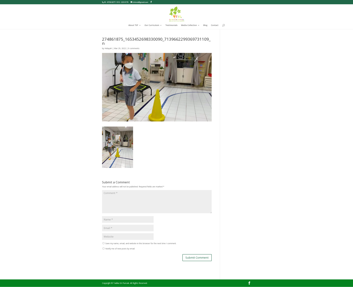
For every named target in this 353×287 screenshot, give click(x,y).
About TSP (133, 25)
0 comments (133, 48)
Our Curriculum (152, 25)
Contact (214, 25)
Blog (205, 25)
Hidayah (108, 48)
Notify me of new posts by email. (120, 248)
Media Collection (189, 25)
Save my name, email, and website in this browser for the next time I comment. (140, 243)
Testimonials (171, 25)
